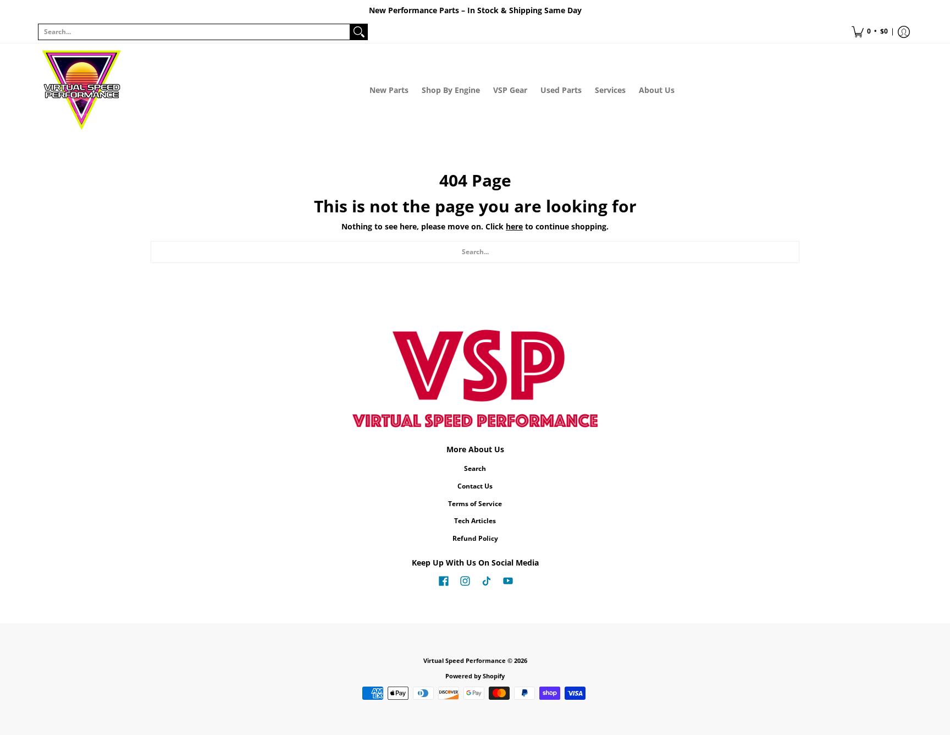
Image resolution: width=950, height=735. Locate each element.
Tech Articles (475, 520)
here (514, 226)
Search (475, 468)
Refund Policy (475, 538)
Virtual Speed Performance (464, 661)
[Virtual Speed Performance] (82, 90)
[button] (870, 32)
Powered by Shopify (475, 676)
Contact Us (475, 486)
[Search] (359, 32)
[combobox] (194, 32)
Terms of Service (475, 503)
